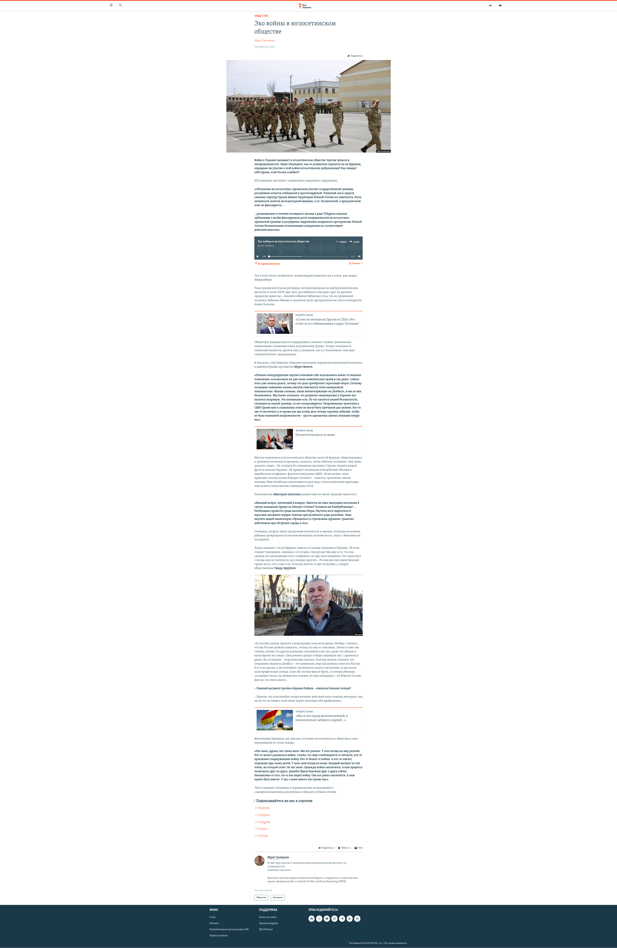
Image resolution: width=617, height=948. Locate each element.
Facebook (264, 808)
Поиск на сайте (268, 917)
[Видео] (500, 5)
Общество (261, 16)
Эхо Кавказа (267, 246)
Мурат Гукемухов (264, 40)
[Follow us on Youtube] (327, 919)
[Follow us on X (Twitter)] (319, 919)
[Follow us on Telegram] (342, 919)
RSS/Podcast (266, 929)
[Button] (355, 56)
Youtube (263, 836)
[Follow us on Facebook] (311, 919)
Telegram (264, 815)
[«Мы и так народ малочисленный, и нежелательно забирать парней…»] (275, 720)
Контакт (214, 923)
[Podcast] (357, 919)
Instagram (264, 822)
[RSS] (350, 919)
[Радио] (491, 5)
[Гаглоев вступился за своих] (275, 439)
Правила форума (268, 923)
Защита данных (219, 935)
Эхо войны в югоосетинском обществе (283, 241)
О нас (213, 917)
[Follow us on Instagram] (334, 919)
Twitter (262, 829)
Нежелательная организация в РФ (229, 929)
